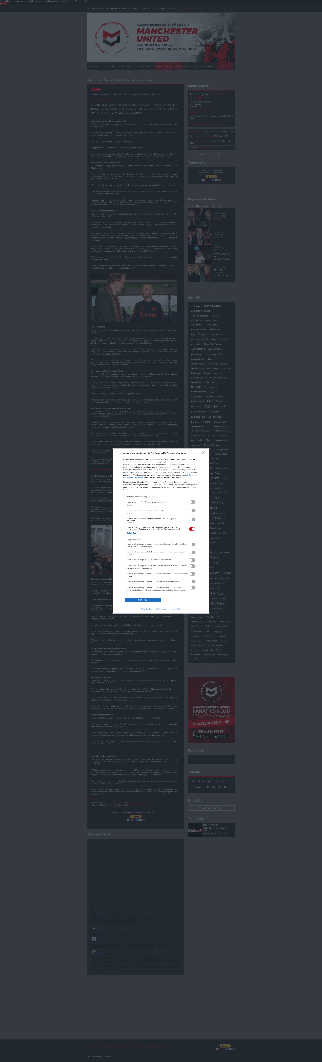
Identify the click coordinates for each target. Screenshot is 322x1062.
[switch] (192, 502)
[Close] (204, 453)
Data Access (161, 609)
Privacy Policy (175, 609)
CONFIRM (143, 600)
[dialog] (161, 531)
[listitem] (161, 496)
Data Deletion (146, 609)
